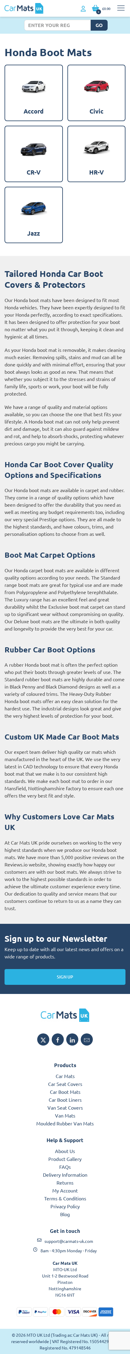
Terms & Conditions (65, 1198)
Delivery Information (65, 1175)
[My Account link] (83, 9)
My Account (65, 1190)
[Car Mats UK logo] (65, 1015)
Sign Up (65, 977)
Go (99, 25)
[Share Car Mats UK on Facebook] (58, 1039)
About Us (65, 1151)
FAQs (65, 1167)
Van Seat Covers (65, 1107)
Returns (65, 1182)
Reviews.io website (25, 864)
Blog (65, 1214)
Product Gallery (65, 1159)
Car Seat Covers (65, 1084)
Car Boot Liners (65, 1100)
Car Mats (65, 1076)
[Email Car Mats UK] (87, 1039)
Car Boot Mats (65, 1092)
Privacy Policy (65, 1206)
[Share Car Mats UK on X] (43, 1039)
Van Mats (65, 1115)
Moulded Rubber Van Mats (65, 1123)
